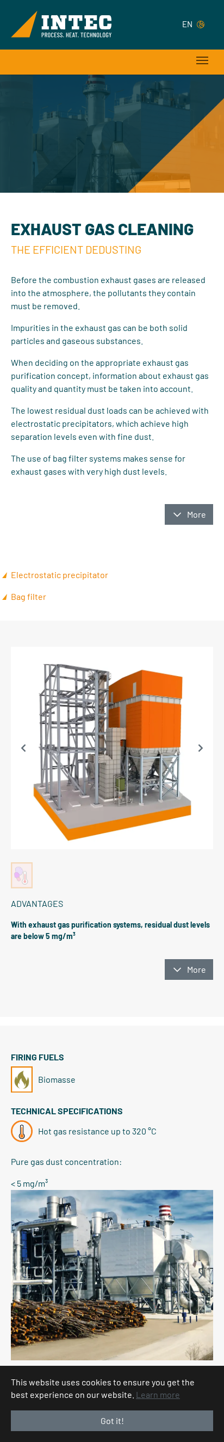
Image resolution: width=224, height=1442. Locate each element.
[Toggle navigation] (202, 60)
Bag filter (28, 596)
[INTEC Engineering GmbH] (61, 24)
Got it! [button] (112, 1420)
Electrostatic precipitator (59, 574)
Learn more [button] (158, 1394)
